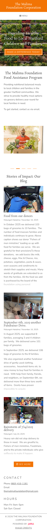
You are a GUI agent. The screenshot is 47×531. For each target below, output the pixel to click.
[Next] (39, 140)
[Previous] (8, 140)
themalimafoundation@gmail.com (21, 491)
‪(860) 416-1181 (19, 483)
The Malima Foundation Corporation (23, 6)
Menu (24, 15)
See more (24, 464)
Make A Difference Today (23, 52)
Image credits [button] (23, 528)
